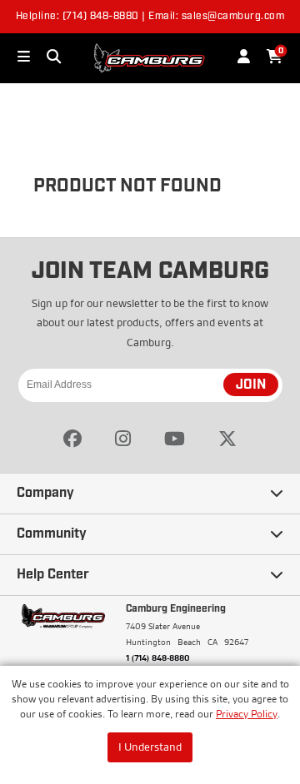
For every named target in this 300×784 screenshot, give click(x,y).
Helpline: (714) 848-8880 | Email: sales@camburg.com (150, 17)
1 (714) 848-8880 (158, 657)
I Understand (150, 746)
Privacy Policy (247, 714)
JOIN (251, 385)
